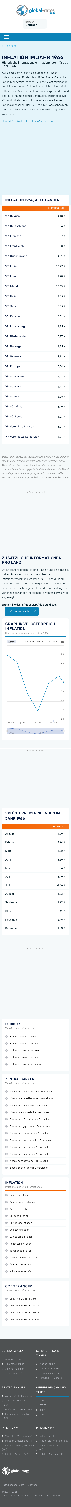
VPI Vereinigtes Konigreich (22, 436)
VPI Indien (11, 266)
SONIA (42, 1414)
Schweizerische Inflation (23, 1271)
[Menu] (6, 37)
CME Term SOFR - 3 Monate (24, 1305)
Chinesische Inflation (21, 1223)
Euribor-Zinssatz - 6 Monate (24, 1057)
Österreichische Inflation (23, 1264)
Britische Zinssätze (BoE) (18, 1409)
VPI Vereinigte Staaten (19, 426)
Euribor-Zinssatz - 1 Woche (24, 1036)
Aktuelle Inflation (48, 1436)
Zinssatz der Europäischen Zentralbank (31, 1119)
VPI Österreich (14, 356)
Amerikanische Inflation (22, 1202)
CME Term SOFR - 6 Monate (24, 1312)
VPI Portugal (13, 366)
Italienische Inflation (20, 1243)
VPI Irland (11, 276)
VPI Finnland (13, 236)
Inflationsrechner (19, 1195)
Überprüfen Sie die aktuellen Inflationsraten (28, 121)
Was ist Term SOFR (49, 1368)
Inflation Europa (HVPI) (51, 1454)
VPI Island (11, 286)
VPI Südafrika (13, 406)
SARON (43, 1400)
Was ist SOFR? (47, 1364)
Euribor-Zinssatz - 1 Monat (24, 1043)
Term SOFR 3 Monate (50, 1378)
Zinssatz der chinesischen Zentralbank (30, 1112)
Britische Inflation (19, 1216)
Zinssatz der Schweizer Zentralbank (29, 1161)
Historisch (10, 45)
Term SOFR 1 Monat (50, 1373)
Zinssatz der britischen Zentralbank (28, 1105)
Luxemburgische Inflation (23, 1257)
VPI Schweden (14, 376)
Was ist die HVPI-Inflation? (53, 1440)
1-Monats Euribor (14, 1364)
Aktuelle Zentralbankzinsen (19, 1396)
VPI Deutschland (16, 226)
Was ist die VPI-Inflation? (18, 1436)
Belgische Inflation (19, 1209)
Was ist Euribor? (14, 1359)
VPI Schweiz (13, 386)
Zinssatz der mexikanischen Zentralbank (31, 1140)
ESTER (42, 1405)
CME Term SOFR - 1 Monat (23, 1298)
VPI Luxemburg (15, 326)
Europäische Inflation (21, 1236)
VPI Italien (11, 296)
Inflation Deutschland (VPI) (19, 1440)
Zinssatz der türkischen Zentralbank (29, 1168)
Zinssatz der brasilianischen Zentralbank (31, 1098)
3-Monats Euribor (14, 1368)
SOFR (42, 1410)
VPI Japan (11, 306)
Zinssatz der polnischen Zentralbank (29, 1147)
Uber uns (32, 1485)
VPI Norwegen (14, 346)
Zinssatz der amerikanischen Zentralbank (32, 1091)
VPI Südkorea (13, 416)
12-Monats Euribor (15, 1373)
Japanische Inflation (21, 1250)
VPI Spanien (13, 396)
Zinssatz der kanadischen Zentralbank (30, 1133)
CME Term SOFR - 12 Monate (25, 1319)
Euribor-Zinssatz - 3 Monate (24, 1050)
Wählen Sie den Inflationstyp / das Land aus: (29, 604)
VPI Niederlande (15, 336)
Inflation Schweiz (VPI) (17, 1454)
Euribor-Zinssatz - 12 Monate (25, 1064)
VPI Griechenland (16, 256)
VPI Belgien (12, 216)
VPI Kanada (12, 316)
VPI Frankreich (14, 246)
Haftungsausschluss (13, 1485)
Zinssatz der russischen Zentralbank (29, 1154)
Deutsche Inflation (19, 1229)
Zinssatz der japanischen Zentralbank (30, 1126)
